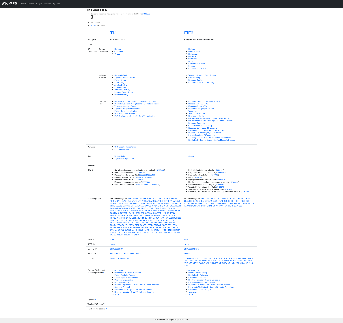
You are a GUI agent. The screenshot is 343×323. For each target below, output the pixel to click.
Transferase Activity (122, 89)
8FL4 (214, 260)
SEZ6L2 (159, 227)
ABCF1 (203, 198)
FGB (112, 213)
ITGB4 (242, 201)
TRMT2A (176, 230)
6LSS (196, 258)
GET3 (147, 213)
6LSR (191, 258)
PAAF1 (137, 222)
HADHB (166, 213)
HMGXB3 (114, 215)
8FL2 (205, 260)
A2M (135, 198)
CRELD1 (187, 201)
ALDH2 (229, 198)
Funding (47, 3)
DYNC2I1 (171, 208)
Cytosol (117, 54)
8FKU (240, 258)
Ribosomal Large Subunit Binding (201, 82)
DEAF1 (133, 208)
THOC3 (140, 230)
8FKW (250, 258)
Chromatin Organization (123, 279)
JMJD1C (172, 215)
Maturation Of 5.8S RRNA (198, 103)
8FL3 (210, 260)
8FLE (250, 260)
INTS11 (154, 215)
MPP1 (118, 220)
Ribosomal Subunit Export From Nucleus (204, 101)
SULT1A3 (114, 230)
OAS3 (207, 203)
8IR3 (233, 263)
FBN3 (177, 210)
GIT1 (228, 201)
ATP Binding (119, 82)
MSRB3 (201, 203)
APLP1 (134, 201)
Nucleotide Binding (121, 75)
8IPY (225, 263)
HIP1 (232, 201)
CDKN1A (165, 203)
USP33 (216, 205)
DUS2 (157, 208)
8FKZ (196, 260)
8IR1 (229, 263)
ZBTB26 (238, 205)
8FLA (232, 260)
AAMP (139, 198)
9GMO (186, 265)
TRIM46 (169, 230)
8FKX (186, 260)
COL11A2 (126, 205)
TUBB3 (138, 232)
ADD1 (112, 201)
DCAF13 (120, 208)
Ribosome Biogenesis (196, 123)
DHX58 (201, 201)
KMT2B (144, 218)
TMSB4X (157, 230)
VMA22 (171, 232)
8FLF (186, 263)
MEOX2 (187, 203)
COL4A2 (134, 205)
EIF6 (188, 32)
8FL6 (218, 260)
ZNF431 (130, 234)
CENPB (173, 203)
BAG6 (112, 203)
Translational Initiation (196, 113)
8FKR (226, 258)
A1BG (130, 198)
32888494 (151, 175)
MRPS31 (194, 203)
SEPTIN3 (199, 205)
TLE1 (151, 230)
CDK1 (154, 203)
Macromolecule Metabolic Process (127, 272)
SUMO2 (121, 230)
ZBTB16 (123, 234)
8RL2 (253, 263)
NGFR (171, 220)
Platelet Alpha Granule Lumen (126, 277)
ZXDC (136, 234)
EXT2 (150, 210)
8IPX (221, 263)
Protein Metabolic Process (124, 275)
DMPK (139, 208)
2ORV (122, 258)
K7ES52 (132, 253)
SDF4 (130, 227)
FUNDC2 (222, 201)
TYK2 (144, 232)
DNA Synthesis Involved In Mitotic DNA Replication (134, 116)
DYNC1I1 (163, 208)
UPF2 (160, 232)
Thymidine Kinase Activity (124, 77)
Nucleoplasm (193, 54)
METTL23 (177, 218)
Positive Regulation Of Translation (201, 135)
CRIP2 (160, 205)
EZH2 (155, 210)
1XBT (117, 258)
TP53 (164, 230)
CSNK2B (194, 201)
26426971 (220, 187)
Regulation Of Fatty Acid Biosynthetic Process (206, 130)
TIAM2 (146, 230)
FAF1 (165, 210)
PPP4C (173, 222)
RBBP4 (150, 225)
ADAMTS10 (173, 198)
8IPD (216, 263)
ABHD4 (146, 198)
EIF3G (127, 210)
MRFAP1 (132, 220)
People (39, 3)
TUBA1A (124, 232)
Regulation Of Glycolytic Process (201, 108)
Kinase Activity (120, 87)
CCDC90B (142, 203)
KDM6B (113, 218)
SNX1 (170, 227)
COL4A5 (141, 205)
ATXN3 (177, 201)
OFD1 (212, 203)
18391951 (198, 177)
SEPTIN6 (144, 227)
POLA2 (233, 203)
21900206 (146, 14)
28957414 (147, 184)
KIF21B (120, 218)
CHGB (112, 205)
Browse (31, 3)
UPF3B (209, 205)
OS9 (217, 203)
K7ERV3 (125, 253)
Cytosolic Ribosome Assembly (200, 125)
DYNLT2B (114, 210)
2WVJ (127, 258)
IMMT (141, 215)
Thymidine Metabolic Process (125, 106)
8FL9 (227, 260)
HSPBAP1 (122, 215)
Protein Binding (120, 80)
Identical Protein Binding (123, 92)
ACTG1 (216, 198)
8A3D (211, 258)
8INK (212, 263)
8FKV (245, 258)
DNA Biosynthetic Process (124, 113)
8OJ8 (248, 263)
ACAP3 (210, 198)
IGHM (136, 215)
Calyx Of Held (193, 270)
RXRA (124, 227)
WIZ (118, 234)
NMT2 (120, 222)
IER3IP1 (130, 215)
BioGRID (94, 25)
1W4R (112, 258)
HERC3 (172, 213)
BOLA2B (125, 203)
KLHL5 (138, 218)
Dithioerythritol (120, 156)
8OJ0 (243, 263)
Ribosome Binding (195, 80)
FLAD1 (117, 213)
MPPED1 (124, 220)
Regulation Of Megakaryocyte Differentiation (205, 132)
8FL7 (223, 260)
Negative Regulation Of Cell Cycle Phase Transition (134, 292)
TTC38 (117, 232)
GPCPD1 (158, 213)
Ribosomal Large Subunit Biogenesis (202, 128)
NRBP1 (126, 222)
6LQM (186, 258)
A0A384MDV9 (115, 253)
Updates (56, 3)
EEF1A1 (121, 210)
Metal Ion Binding (121, 94)
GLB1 (152, 213)
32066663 (214, 175)
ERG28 (144, 210)
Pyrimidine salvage (121, 149)
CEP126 (240, 198)
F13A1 (160, 210)
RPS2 (112, 227)
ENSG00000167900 (117, 249)
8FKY (191, 260)
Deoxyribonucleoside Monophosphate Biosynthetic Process (137, 103)
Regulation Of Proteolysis (198, 275)
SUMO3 (128, 230)
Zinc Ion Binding (120, 85)
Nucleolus (192, 56)
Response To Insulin (196, 116)
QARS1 (144, 225)
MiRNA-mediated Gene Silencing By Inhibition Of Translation (211, 120)
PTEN (251, 203)
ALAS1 (124, 201)
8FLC (241, 260)
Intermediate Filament (196, 63)
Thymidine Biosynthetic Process (127, 108)
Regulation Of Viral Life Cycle (199, 289)
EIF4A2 (134, 210)
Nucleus (117, 49)
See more (115, 294)
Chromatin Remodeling (123, 287)
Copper (191, 156)
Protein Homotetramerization (125, 111)
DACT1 (178, 205)
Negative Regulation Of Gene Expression (204, 279)
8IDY (195, 263)
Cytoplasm (118, 51)
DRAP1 (151, 208)
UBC (148, 232)
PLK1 (227, 203)
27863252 (143, 175)
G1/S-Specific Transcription (125, 146)
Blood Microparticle (121, 282)
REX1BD (163, 225)
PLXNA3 (166, 222)
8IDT (190, 263)
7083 (112, 239)
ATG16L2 (154, 201)
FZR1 (126, 213)
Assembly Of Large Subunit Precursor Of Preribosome (209, 137)
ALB (129, 201)
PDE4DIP (144, 222)
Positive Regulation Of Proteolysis (201, 282)
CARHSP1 (133, 203)
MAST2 (164, 218)
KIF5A (125, 218)
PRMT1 (113, 225)
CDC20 (149, 203)
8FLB (236, 260)
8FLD (246, 260)
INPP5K (147, 215)
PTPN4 (131, 225)
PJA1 (151, 222)
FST (122, 213)
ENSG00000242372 (191, 249)
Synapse (191, 66)
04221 (186, 244)
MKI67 (112, 220)
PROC (119, 225)
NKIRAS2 (114, 222)
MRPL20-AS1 (141, 220)
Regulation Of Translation (198, 277)
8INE (203, 263)
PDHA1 (222, 203)
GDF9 (138, 213)
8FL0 (201, 260)
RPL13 (175, 225)
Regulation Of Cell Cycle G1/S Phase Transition (133, 289)
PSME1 (125, 225)
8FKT (236, 258)
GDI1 (143, 213)
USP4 (165, 232)
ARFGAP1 (146, 201)
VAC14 (221, 205)
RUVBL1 (118, 227)
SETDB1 (151, 227)
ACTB (151, 198)
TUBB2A (131, 232)
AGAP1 (118, 201)
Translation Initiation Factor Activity (202, 75)
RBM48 (157, 225)
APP (139, 201)
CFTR (178, 203)
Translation (192, 111)
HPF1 (237, 201)
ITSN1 (159, 215)
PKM (156, 222)
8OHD (238, 263)
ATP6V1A (170, 201)
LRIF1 (150, 218)
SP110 (175, 227)
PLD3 (160, 222)
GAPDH (132, 213)
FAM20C (171, 210)
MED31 (170, 218)
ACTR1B (164, 198)
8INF (207, 263)
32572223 (160, 170)
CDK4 (159, 203)
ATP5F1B (162, 201)
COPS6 (148, 205)
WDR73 (113, 234)
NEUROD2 (164, 220)
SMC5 (165, 227)
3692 (186, 239)
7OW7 (206, 258)
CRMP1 (166, 205)
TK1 (114, 32)
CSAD (172, 205)
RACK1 (187, 205)
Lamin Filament (194, 51)
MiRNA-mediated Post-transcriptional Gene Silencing (208, 118)
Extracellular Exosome (197, 68)
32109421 (140, 172)
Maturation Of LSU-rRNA (198, 106)
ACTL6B (157, 198)
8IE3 (199, 263)
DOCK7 (145, 208)
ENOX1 (215, 201)
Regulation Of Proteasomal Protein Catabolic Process (209, 284)
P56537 (187, 253)
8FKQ (221, 258)
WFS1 (227, 205)
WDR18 (177, 232)
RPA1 (170, 225)
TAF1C (134, 230)
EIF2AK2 (208, 201)
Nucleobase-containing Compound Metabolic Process (135, 101)
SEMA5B (136, 227)
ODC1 (132, 222)
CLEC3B (119, 205)
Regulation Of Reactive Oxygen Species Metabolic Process (211, 140)
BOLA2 (118, 203)
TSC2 (112, 232)
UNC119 (154, 232)
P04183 (138, 253)
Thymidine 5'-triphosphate (124, 158)
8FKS (231, 258)
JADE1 (165, 215)
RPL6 (192, 205)
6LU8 (201, 258)
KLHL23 (132, 218)
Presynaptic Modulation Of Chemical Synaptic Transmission (211, 287)
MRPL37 (151, 220)
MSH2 (157, 220)
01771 (112, 244)
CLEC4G (247, 198)
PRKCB (239, 203)
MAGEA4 (156, 218)
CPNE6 (154, 205)
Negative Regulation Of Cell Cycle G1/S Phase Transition (136, 284)
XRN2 (232, 205)
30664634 (219, 170)
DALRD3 (113, 208)
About (23, 3)
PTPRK (138, 225)
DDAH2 (127, 208)
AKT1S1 (222, 198)
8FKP (216, 258)
